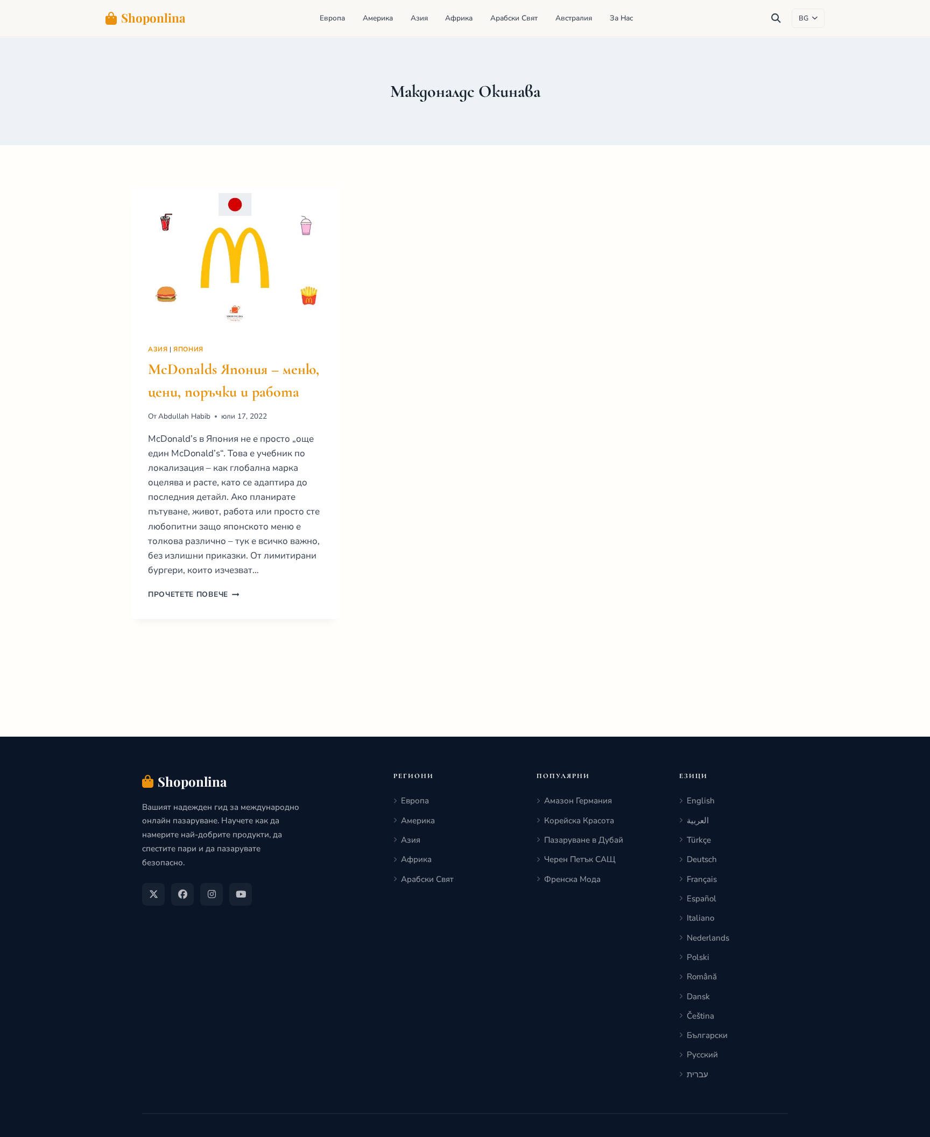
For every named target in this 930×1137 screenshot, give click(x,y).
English (701, 800)
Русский (702, 1054)
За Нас (621, 18)
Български (707, 1035)
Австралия (573, 18)
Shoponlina (153, 18)
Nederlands (708, 938)
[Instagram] (211, 894)
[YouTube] (240, 894)
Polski (698, 957)
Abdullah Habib (184, 416)
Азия (419, 18)
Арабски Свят (514, 18)
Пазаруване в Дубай (583, 840)
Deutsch (702, 859)
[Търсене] (776, 18)
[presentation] (235, 257)
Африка (459, 18)
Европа (332, 18)
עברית (697, 1074)
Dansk (698, 996)
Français (702, 879)
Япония (188, 349)
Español (701, 898)
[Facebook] (182, 894)
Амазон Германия (578, 800)
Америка (378, 18)
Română (702, 976)
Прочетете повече (193, 594)
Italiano (700, 918)
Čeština (700, 1016)
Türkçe (699, 840)
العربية (698, 820)
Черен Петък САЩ (580, 859)
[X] (153, 894)
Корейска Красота (579, 820)
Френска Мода (572, 879)
